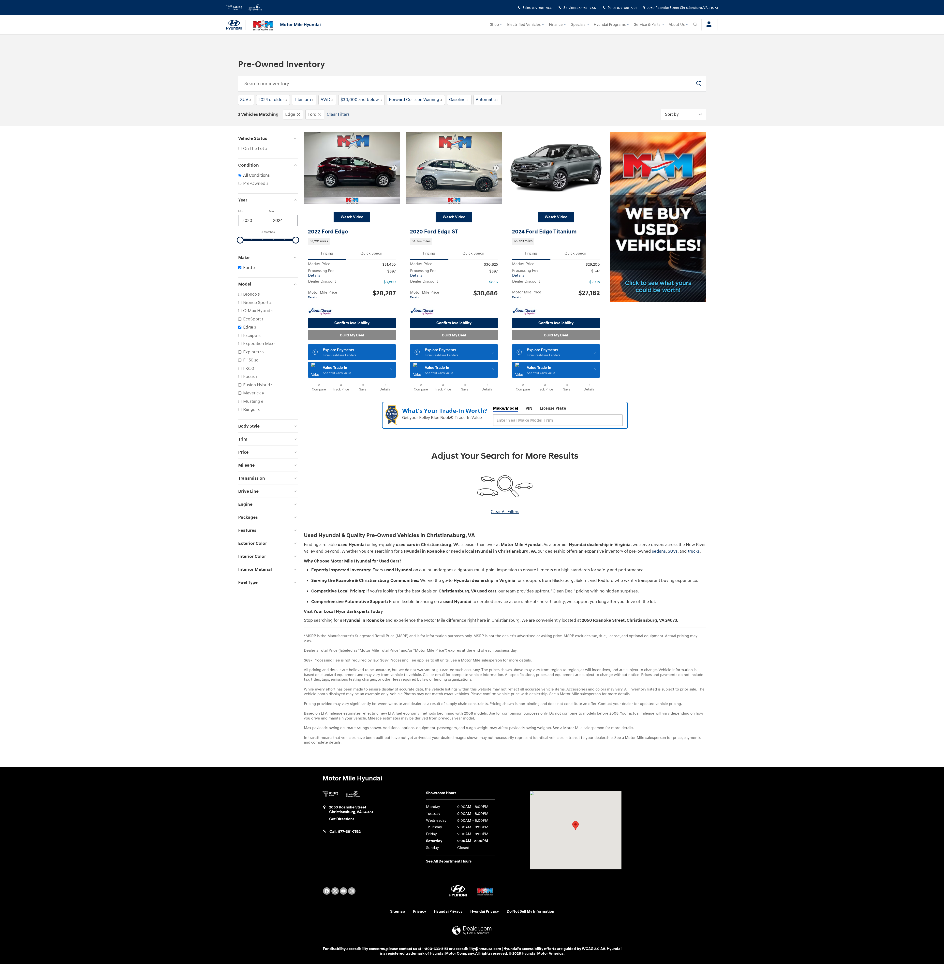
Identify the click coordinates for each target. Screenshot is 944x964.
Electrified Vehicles (524, 24)
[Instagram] (351, 891)
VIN (529, 408)
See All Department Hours (449, 861)
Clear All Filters (505, 512)
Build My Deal (352, 335)
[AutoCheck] (320, 311)
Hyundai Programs (610, 24)
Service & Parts (647, 24)
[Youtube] (343, 891)
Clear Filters (338, 114)
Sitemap (397, 911)
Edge (290, 114)
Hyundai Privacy (448, 911)
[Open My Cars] (708, 24)
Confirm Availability (351, 323)
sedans (659, 551)
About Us (677, 24)
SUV (245, 99)
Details (314, 275)
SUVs (673, 551)
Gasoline (458, 99)
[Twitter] (335, 891)
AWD (327, 99)
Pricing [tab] (327, 253)
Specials (578, 24)
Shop (494, 24)
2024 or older (272, 99)
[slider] (240, 240)
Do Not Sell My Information (530, 911)
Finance (556, 24)
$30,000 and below (361, 99)
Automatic (487, 99)
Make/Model (505, 408)
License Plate (553, 408)
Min (240, 211)
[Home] (236, 25)
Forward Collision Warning (415, 99)
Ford (312, 114)
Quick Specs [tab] (371, 253)
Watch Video (352, 217)
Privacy (419, 911)
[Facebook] (326, 891)
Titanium (303, 99)
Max (271, 211)
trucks (694, 551)
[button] (352, 241)
